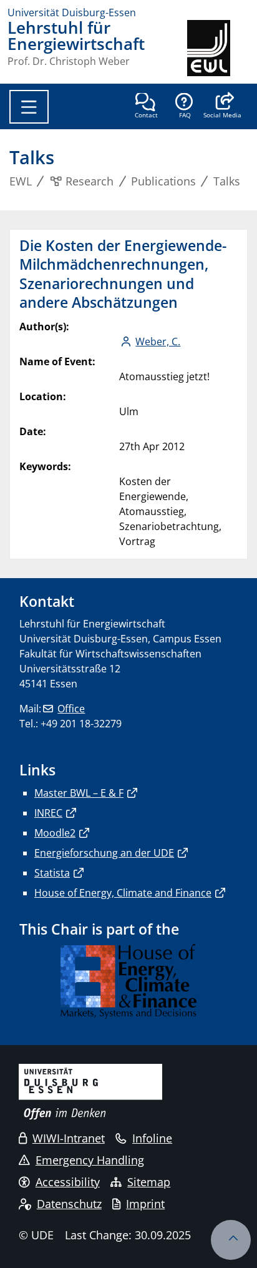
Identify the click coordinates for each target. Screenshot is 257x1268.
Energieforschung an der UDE (104, 853)
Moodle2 (54, 833)
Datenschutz (69, 1203)
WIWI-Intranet (68, 1138)
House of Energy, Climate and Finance (122, 893)
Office (71, 708)
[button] (222, 106)
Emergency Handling (90, 1160)
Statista (52, 873)
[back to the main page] (218, 48)
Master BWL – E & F (79, 793)
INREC (48, 813)
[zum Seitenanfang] (231, 1240)
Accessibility (68, 1181)
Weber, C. (157, 341)
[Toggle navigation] (29, 107)
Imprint (145, 1203)
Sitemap (148, 1181)
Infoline (152, 1138)
